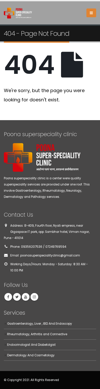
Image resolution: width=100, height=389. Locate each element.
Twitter (17, 297)
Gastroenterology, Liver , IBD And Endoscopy (39, 324)
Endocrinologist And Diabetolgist (31, 345)
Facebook (8, 297)
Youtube (25, 297)
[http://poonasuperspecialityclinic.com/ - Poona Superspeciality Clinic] (18, 13)
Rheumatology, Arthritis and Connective (37, 334)
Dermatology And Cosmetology (31, 355)
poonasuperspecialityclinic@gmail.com (50, 255)
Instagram (34, 297)
